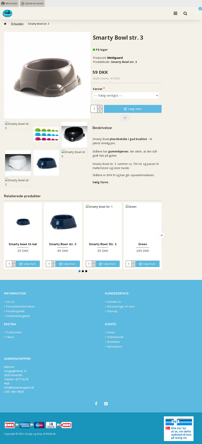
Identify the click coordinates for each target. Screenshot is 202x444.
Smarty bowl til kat (23, 244)
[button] (4, 235)
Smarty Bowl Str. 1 (103, 244)
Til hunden (17, 23)
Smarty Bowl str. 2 (62, 244)
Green (142, 244)
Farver (98, 89)
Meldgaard (115, 58)
